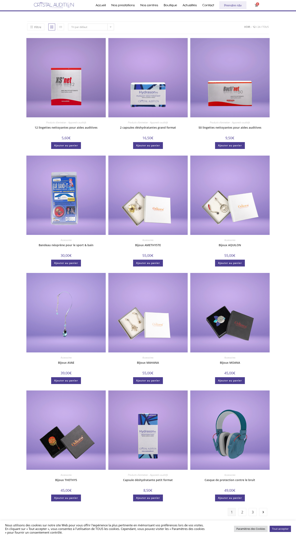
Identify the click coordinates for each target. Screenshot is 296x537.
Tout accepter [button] (280, 529)
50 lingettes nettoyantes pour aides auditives (230, 127)
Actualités (190, 5)
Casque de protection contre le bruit (230, 480)
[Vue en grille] (51, 27)
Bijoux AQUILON (230, 245)
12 (254, 27)
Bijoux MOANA (230, 363)
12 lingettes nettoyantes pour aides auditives (66, 127)
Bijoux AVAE (66, 363)
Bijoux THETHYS (66, 480)
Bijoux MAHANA (148, 363)
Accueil (101, 5)
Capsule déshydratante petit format (148, 480)
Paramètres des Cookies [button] (250, 529)
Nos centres (149, 5)
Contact (208, 5)
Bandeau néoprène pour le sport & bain (66, 245)
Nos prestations (123, 5)
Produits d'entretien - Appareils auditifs (66, 122)
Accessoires (66, 240)
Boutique (170, 5)
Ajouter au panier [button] (66, 145)
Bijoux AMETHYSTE (148, 245)
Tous (265, 27)
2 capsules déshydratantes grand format (148, 127)
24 (259, 27)
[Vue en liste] (60, 27)
